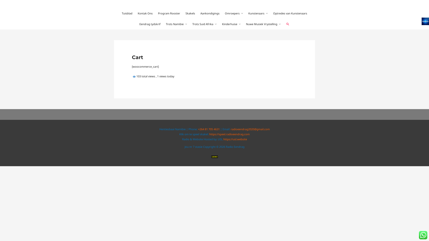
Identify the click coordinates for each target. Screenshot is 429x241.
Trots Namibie (175, 24)
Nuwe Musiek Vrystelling (261, 24)
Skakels (190, 13)
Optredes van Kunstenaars (290, 13)
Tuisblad (127, 13)
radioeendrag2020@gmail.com (250, 129)
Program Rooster (169, 13)
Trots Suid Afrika (202, 24)
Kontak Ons (145, 13)
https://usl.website (235, 139)
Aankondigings (210, 13)
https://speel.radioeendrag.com (229, 134)
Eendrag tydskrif (150, 24)
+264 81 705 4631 (209, 129)
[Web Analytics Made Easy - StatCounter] (214, 156)
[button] (288, 24)
